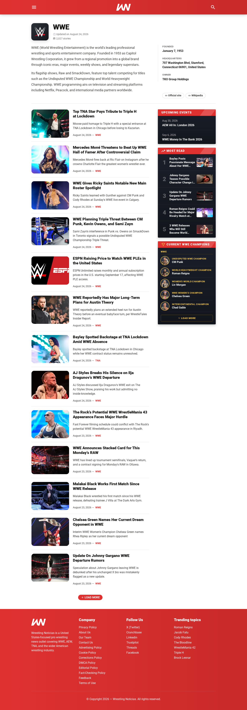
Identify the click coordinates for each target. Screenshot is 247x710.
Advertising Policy (90, 647)
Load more (92, 597)
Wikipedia (197, 95)
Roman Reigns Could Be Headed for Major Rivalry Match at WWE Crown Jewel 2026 (182, 212)
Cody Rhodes (182, 637)
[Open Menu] (34, 7)
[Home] (38, 623)
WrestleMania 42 (184, 647)
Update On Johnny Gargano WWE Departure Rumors (180, 195)
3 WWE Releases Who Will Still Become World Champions (179, 229)
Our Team (85, 637)
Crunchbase (134, 632)
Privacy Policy (88, 627)
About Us (84, 632)
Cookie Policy (87, 652)
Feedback (85, 678)
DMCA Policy (87, 662)
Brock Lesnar (182, 657)
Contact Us (86, 642)
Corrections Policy (90, 657)
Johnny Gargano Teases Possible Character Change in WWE (181, 179)
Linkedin (131, 637)
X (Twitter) (133, 627)
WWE (98, 135)
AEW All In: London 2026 (178, 125)
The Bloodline (182, 642)
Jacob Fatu (181, 632)
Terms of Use (87, 683)
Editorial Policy (88, 668)
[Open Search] (213, 7)
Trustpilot (132, 642)
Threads (131, 647)
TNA (97, 360)
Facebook (132, 652)
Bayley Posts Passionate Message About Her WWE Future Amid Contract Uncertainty (182, 162)
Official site (174, 95)
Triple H (179, 652)
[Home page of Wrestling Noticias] (123, 7)
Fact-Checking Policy (92, 673)
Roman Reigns (183, 627)
